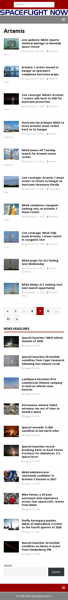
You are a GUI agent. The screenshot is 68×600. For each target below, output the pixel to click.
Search (8, 565)
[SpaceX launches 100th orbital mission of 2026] (11, 341)
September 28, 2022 (34, 51)
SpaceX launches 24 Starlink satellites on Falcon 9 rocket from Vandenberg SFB (41, 546)
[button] (63, 19)
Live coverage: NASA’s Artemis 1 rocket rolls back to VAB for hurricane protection (42, 98)
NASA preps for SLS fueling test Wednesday (40, 262)
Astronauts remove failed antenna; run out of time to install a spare (41, 408)
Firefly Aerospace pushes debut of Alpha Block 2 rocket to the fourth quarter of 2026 (42, 524)
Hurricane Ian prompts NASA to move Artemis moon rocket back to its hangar (43, 126)
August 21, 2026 (32, 345)
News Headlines (16, 329)
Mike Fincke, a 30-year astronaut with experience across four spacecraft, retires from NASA (43, 500)
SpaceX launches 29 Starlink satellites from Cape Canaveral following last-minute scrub (43, 360)
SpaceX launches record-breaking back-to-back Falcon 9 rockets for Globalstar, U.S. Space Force (42, 452)
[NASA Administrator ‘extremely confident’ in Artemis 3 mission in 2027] (11, 476)
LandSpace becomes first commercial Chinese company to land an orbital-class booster (42, 384)
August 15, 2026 (32, 461)
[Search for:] (34, 4)
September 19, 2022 (34, 268)
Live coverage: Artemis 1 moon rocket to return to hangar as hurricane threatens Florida (43, 181)
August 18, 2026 (32, 416)
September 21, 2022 (34, 216)
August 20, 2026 (32, 368)
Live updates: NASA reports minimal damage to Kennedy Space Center (41, 43)
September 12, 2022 (34, 292)
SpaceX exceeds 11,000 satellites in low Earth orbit (40, 429)
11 (8, 319)
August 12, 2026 (32, 509)
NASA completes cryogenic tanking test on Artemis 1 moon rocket (40, 208)
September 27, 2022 (34, 78)
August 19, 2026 (32, 393)
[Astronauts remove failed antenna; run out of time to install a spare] (11, 409)
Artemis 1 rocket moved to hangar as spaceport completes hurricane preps (40, 70)
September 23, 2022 (34, 189)
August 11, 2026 (32, 531)
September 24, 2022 (34, 161)
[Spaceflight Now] (34, 13)
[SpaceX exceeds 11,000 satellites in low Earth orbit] (11, 431)
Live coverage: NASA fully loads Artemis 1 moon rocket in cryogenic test (41, 236)
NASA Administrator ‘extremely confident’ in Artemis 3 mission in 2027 (39, 475)
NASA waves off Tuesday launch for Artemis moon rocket (39, 153)
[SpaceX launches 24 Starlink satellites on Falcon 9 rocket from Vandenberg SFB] (11, 547)
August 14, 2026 (32, 483)
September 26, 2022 (34, 133)
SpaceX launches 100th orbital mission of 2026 (42, 339)
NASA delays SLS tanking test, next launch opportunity (42, 286)
